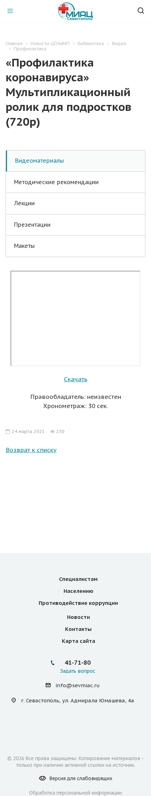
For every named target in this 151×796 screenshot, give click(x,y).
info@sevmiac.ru (77, 685)
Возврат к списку (31, 450)
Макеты (24, 245)
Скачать (75, 379)
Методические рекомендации (56, 182)
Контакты (78, 629)
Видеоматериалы (39, 160)
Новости (78, 617)
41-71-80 (78, 662)
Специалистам (78, 579)
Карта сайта (78, 641)
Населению (78, 591)
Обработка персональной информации (75, 793)
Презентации (32, 224)
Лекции (24, 203)
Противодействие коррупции (78, 603)
